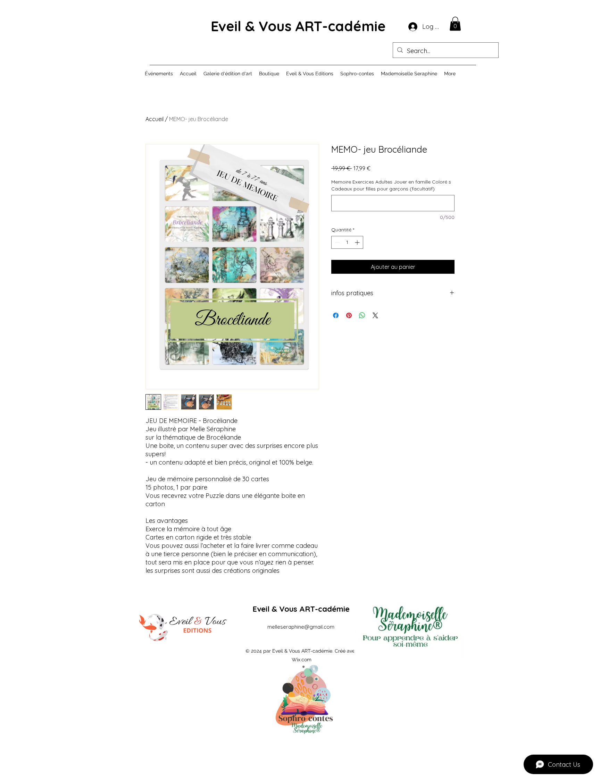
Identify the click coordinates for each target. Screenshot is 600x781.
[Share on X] (375, 315)
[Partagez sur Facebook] (336, 315)
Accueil (154, 119)
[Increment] (357, 242)
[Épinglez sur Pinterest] (349, 315)
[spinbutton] (347, 242)
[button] (455, 24)
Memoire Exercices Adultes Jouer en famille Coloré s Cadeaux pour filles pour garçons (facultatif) (391, 185)
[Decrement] (336, 242)
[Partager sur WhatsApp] (362, 315)
